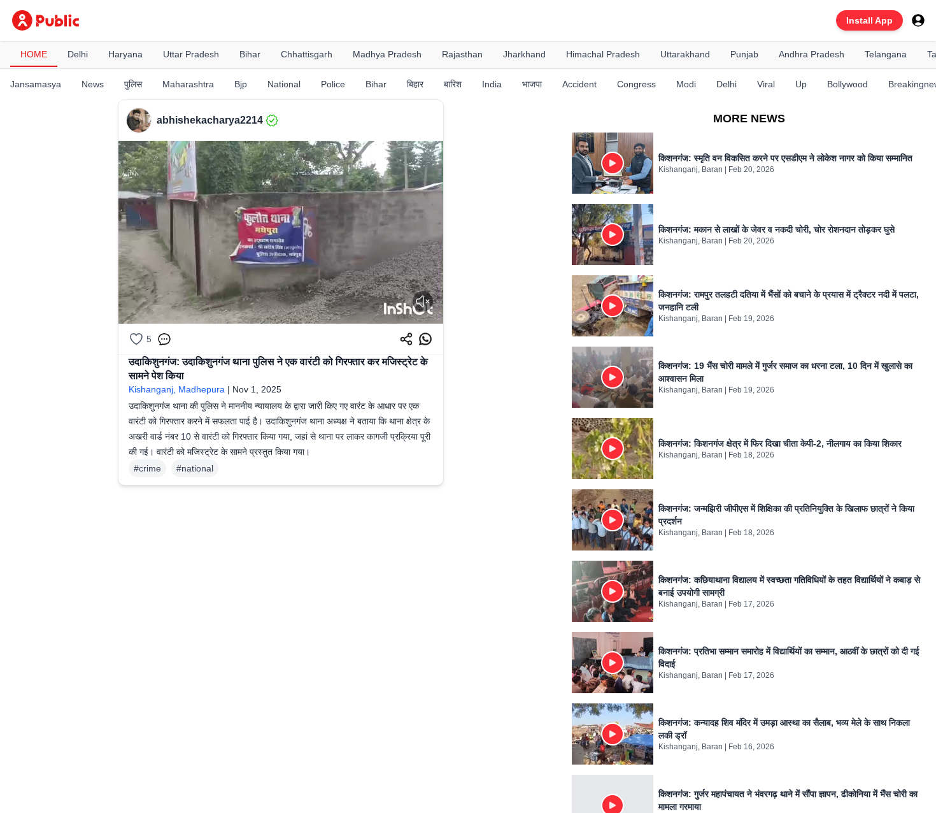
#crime (147, 468)
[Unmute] (423, 301)
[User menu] (918, 20)
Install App (869, 20)
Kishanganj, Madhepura (177, 389)
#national (194, 468)
